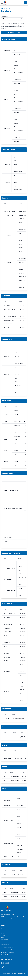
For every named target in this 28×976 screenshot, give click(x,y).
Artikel (2, 937)
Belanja (2, 933)
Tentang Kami (4, 931)
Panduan (3, 935)
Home (2, 8)
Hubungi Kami (4, 939)
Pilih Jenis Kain (4, 16)
